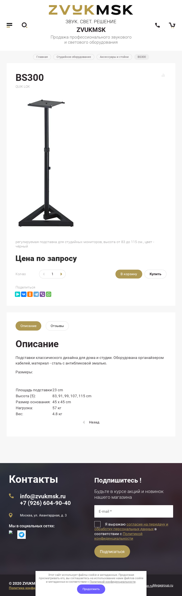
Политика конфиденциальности (34, 588)
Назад (94, 422)
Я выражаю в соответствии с (131, 531)
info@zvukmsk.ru (43, 496)
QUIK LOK (23, 87)
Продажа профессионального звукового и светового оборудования (91, 40)
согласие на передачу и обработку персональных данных (131, 526)
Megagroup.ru (163, 585)
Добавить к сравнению (163, 75)
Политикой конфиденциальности (118, 536)
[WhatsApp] (48, 294)
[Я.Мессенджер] (17, 294)
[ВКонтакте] (23, 294)
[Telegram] (36, 294)
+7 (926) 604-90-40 (45, 503)
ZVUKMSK (91, 29)
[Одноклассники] (30, 294)
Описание (28, 326)
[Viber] (42, 294)
